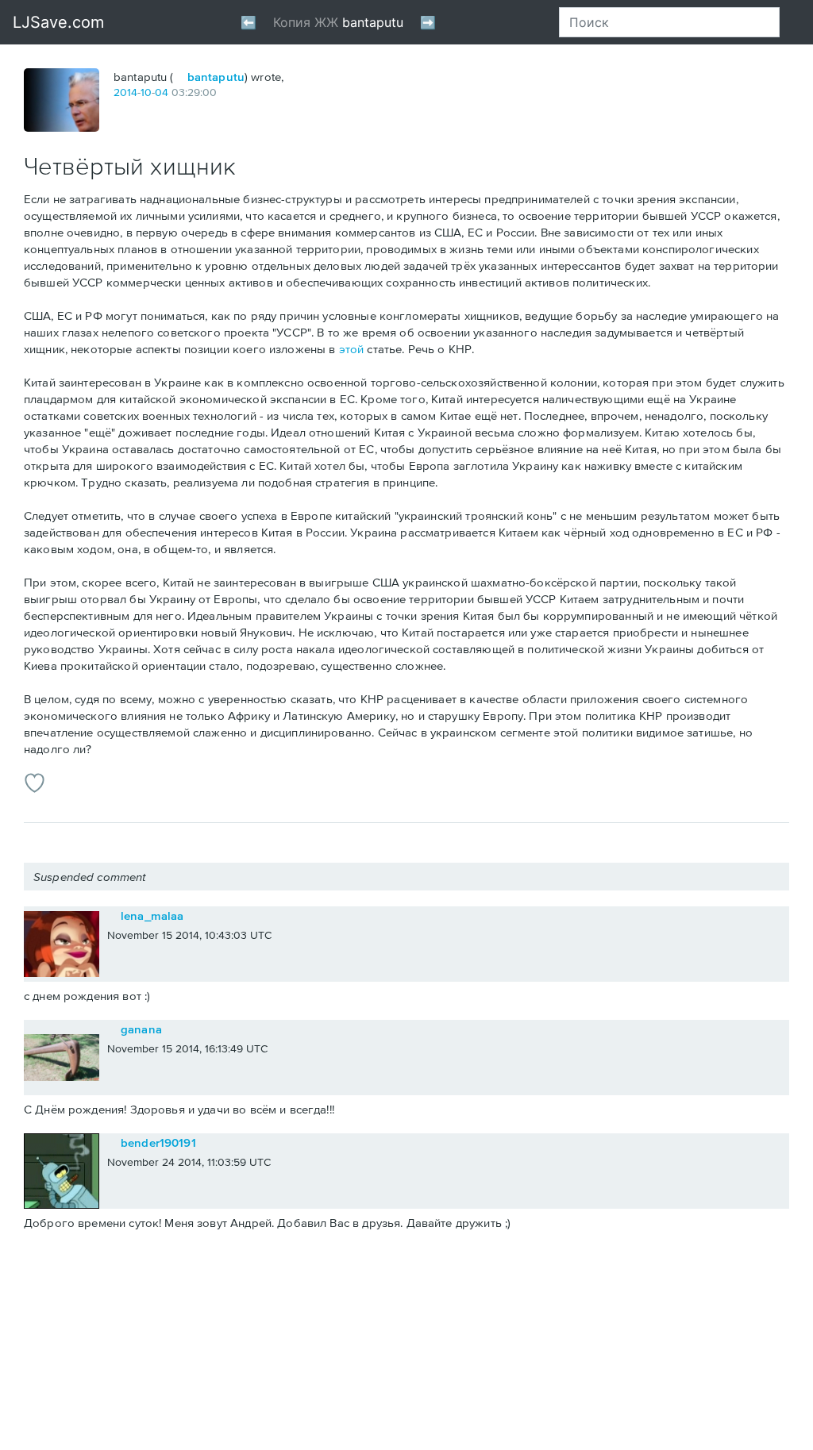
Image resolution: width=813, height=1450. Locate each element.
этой (351, 349)
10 (146, 92)
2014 (125, 92)
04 (161, 92)
